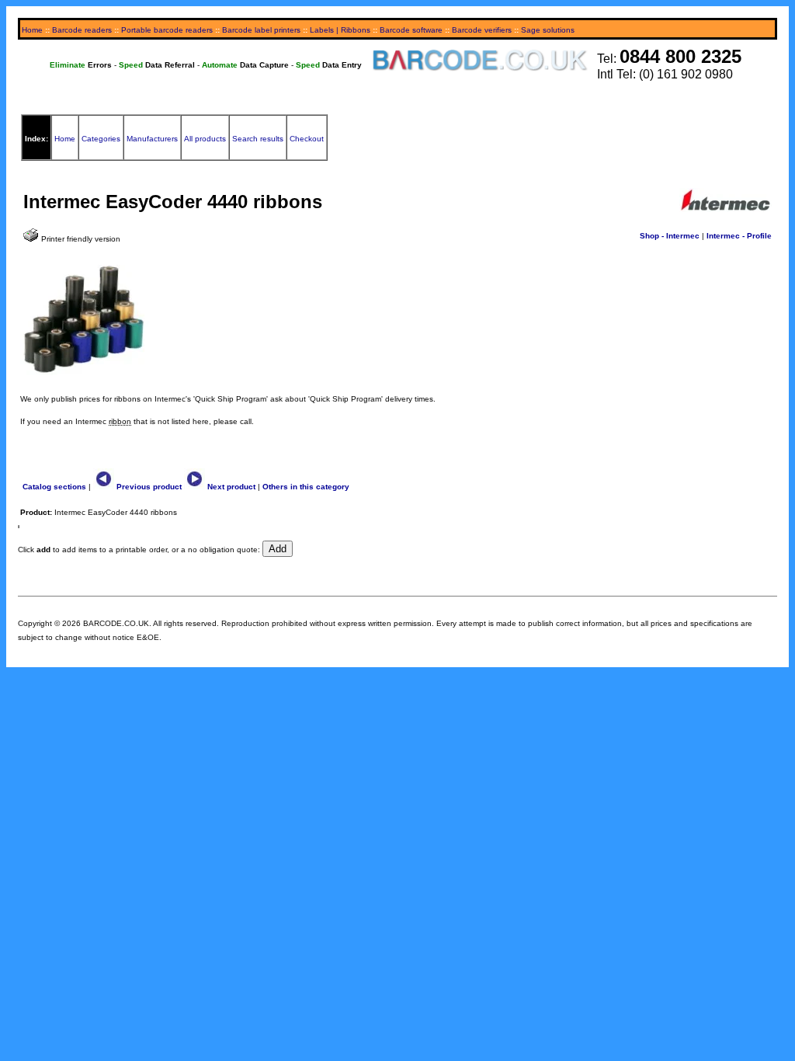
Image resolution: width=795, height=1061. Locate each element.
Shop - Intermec (670, 235)
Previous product (148, 486)
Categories (101, 138)
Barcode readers (82, 30)
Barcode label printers (261, 30)
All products (205, 138)
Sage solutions (548, 30)
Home (32, 30)
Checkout (307, 138)
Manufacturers (152, 138)
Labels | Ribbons (340, 30)
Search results (257, 138)
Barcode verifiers (482, 30)
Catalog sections (54, 486)
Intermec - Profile (739, 235)
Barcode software (411, 30)
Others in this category (305, 486)
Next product (230, 486)
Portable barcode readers (167, 30)
